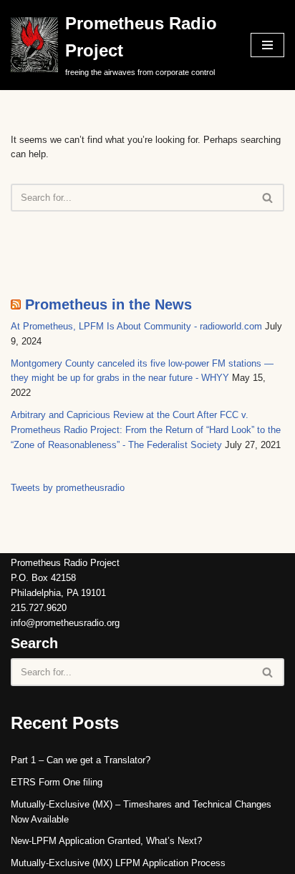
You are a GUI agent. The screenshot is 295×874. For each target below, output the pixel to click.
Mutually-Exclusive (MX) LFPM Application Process (118, 863)
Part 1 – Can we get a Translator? (80, 760)
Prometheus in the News (108, 304)
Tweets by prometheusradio (68, 487)
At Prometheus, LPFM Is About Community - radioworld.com (136, 326)
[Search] (268, 198)
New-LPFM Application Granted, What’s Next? (106, 840)
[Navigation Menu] (267, 45)
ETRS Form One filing (56, 782)
